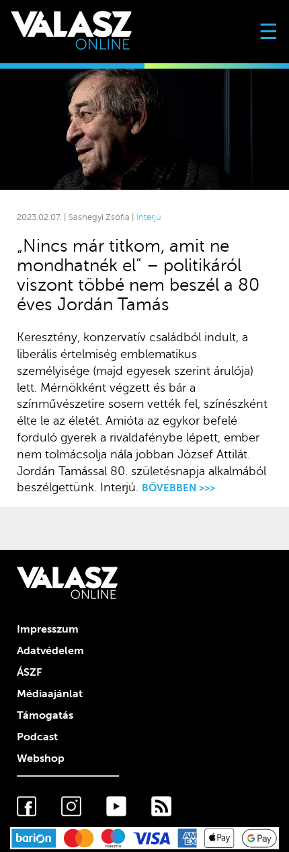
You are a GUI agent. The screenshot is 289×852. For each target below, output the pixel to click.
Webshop (41, 758)
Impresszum (48, 629)
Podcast (37, 737)
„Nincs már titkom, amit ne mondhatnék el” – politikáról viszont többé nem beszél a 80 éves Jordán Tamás (138, 275)
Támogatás (45, 715)
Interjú (148, 217)
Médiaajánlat (50, 694)
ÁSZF (29, 672)
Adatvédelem (50, 651)
